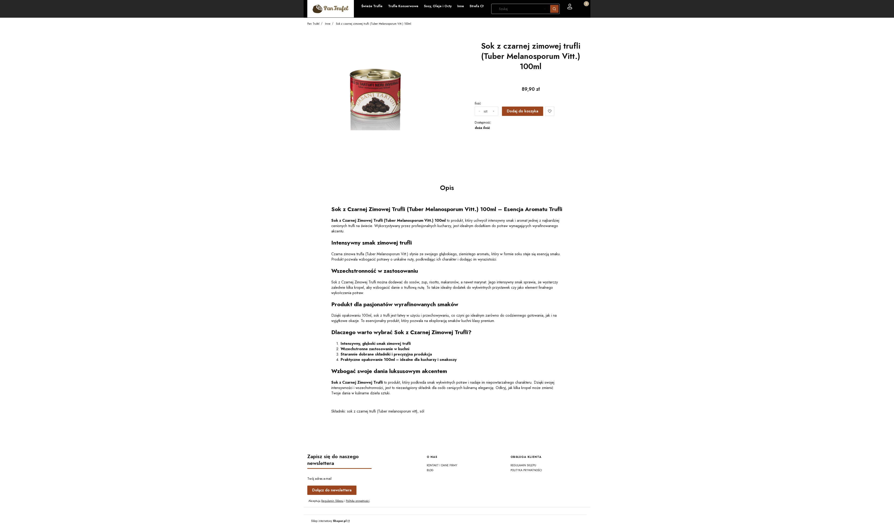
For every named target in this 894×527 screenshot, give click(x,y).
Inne (327, 24)
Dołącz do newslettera (332, 490)
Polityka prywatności (526, 470)
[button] (554, 9)
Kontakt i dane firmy (442, 465)
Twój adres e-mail (319, 478)
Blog (430, 470)
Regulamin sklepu (523, 465)
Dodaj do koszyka (522, 111)
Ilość (478, 103)
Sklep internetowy (329, 521)
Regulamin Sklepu (332, 501)
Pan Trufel (313, 24)
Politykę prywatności (357, 501)
